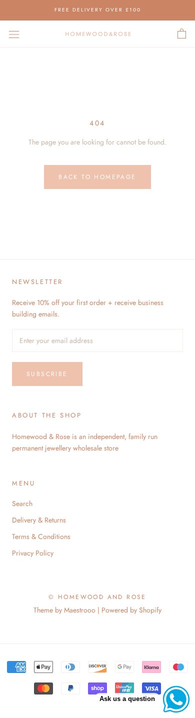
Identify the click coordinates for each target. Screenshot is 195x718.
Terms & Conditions (41, 537)
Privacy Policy (33, 553)
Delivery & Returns (39, 520)
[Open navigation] (14, 34)
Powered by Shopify (132, 610)
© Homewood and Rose (97, 597)
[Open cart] (182, 34)
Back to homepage (97, 177)
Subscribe (47, 374)
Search (22, 503)
